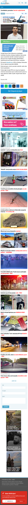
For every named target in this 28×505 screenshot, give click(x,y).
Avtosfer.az (9, 62)
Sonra (21, 501)
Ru (22, 2)
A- (22, 13)
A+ (26, 13)
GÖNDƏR (6, 406)
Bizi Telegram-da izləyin (15, 91)
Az (19, 2)
